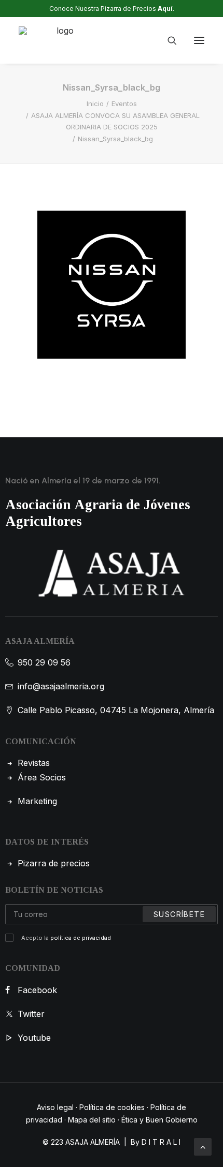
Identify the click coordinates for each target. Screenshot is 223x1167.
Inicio (95, 103)
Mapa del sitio (92, 1119)
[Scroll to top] (203, 1146)
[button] (199, 40)
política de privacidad (80, 937)
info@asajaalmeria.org (61, 686)
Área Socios (42, 777)
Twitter (31, 1014)
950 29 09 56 (44, 662)
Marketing (37, 801)
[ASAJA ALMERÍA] (61, 40)
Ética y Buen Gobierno (159, 1119)
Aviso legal (55, 1107)
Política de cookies (112, 1107)
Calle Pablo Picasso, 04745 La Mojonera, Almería (116, 710)
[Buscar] (167, 40)
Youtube (34, 1037)
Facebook (37, 990)
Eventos (124, 103)
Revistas (34, 763)
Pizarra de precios (54, 863)
